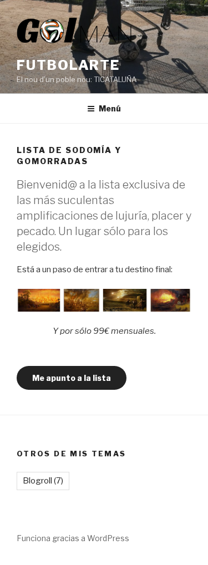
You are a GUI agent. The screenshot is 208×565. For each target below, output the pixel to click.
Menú (110, 108)
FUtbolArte (68, 65)
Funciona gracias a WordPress (73, 538)
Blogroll (43, 481)
